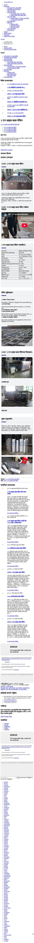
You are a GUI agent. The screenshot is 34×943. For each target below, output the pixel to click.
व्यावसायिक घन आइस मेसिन (13, 9)
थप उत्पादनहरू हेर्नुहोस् (13, 513)
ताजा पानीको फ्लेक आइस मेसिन (18, 14)
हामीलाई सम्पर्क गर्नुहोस (9, 36)
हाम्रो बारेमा (6, 35)
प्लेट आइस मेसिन (11, 21)
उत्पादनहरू (6, 6)
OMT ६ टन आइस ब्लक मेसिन (16, 572)
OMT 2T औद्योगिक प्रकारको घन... (17, 102)
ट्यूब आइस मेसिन (11, 11)
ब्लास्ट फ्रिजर (10, 30)
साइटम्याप (3, 686)
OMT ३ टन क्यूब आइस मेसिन (16, 94)
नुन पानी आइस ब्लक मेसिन (17, 20)
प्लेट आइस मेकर (4, 688)
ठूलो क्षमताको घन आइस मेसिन (14, 8)
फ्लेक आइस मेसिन (11, 12)
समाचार (6, 32)
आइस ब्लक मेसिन (11, 17)
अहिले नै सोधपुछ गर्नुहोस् (6, 716)
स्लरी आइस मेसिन (11, 29)
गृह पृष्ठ (5, 5)
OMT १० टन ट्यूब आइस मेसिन (16, 116)
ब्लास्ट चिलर (19, 688)
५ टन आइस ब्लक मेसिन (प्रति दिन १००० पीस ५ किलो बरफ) (17, 521)
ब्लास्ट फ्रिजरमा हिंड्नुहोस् (12, 689)
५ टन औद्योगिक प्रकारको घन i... (16, 87)
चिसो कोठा (9, 23)
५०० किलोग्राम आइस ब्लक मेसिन (16, 548)
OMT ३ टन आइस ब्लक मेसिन (11, 480)
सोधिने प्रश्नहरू (8, 33)
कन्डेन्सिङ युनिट (14, 24)
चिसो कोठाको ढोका (15, 26)
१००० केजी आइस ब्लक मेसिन (12, 479)
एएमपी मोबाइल (9, 686)
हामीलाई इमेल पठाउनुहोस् (6, 150)
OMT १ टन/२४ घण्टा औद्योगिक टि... (17, 110)
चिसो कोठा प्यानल (15, 27)
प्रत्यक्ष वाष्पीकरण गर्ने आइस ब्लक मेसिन (20, 18)
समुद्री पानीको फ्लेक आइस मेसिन (18, 15)
